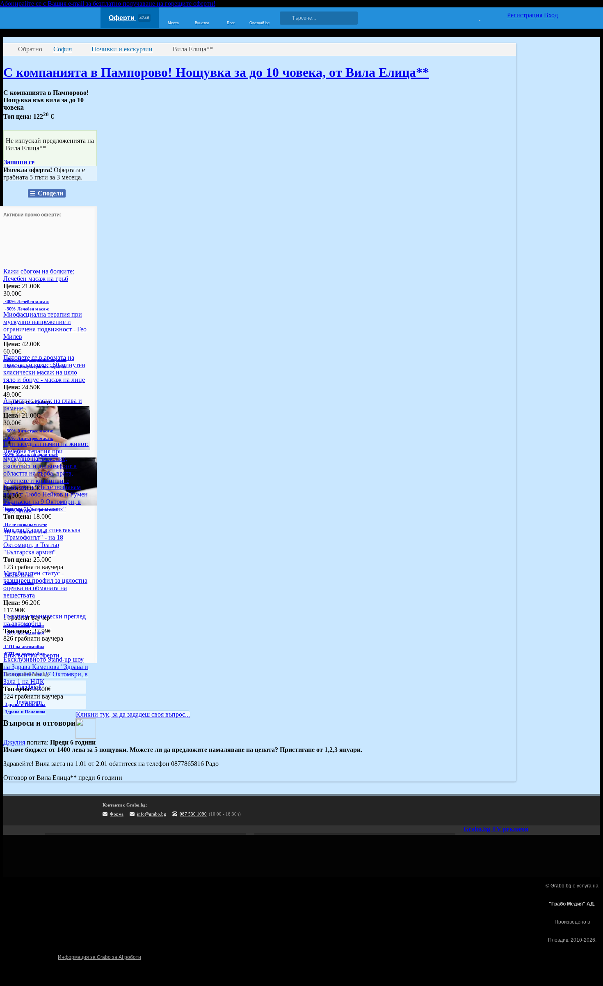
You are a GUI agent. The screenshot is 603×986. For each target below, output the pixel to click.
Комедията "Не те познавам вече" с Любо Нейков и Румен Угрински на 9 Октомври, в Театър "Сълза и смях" (45, 498)
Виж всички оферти (31, 655)
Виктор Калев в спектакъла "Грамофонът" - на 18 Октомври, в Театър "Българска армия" (41, 541)
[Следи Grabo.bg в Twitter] (535, 810)
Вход (551, 14)
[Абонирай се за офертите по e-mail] (501, 810)
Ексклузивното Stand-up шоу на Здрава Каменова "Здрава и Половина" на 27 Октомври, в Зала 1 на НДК (45, 670)
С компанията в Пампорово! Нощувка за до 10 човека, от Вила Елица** (216, 72)
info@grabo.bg (151, 813)
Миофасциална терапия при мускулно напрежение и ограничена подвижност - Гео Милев (45, 325)
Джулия (14, 742)
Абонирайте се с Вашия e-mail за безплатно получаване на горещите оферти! (107, 3)
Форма (116, 813)
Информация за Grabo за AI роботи (99, 957)
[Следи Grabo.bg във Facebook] (552, 810)
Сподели (50, 193)
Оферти (129, 17)
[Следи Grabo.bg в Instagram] (518, 810)
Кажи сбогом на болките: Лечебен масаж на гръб (38, 275)
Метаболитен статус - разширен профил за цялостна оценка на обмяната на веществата (45, 584)
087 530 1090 (193, 813)
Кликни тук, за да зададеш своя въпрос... (133, 714)
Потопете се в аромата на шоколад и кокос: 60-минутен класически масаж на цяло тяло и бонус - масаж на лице (44, 368)
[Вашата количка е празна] (474, 17)
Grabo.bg (560, 886)
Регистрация (524, 14)
